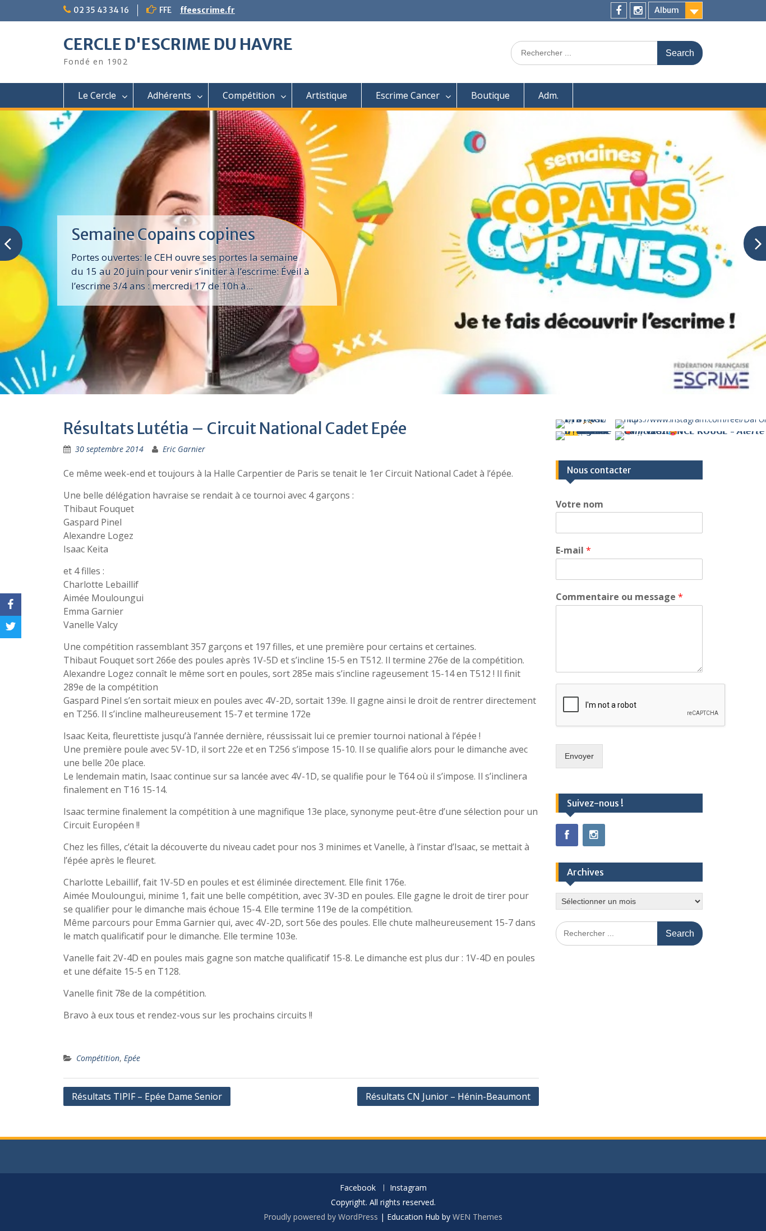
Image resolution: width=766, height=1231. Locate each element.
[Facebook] (619, 10)
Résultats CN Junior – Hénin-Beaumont (448, 1096)
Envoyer (579, 755)
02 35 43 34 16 (101, 10)
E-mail (573, 550)
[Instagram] (638, 10)
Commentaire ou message (619, 597)
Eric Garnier (184, 449)
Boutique (490, 95)
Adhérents (169, 95)
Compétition (249, 95)
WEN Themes (477, 1216)
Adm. (548, 95)
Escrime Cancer (408, 95)
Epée (132, 1058)
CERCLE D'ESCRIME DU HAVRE (178, 44)
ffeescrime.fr (207, 10)
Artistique (326, 95)
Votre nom (579, 504)
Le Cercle (97, 95)
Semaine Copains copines (163, 234)
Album (666, 10)
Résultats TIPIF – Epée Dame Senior (147, 1096)
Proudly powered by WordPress (321, 1216)
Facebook (358, 1188)
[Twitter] (10, 627)
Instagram (408, 1188)
